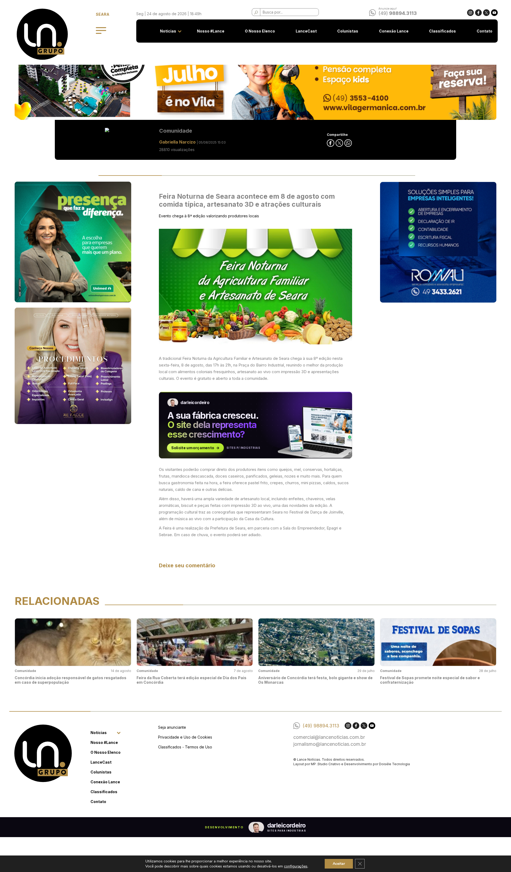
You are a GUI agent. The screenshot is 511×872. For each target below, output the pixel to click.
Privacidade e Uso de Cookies (185, 737)
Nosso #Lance (210, 31)
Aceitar (339, 863)
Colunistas (347, 31)
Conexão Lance (394, 31)
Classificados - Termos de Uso (185, 747)
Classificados (442, 31)
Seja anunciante (172, 727)
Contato (484, 31)
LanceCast (306, 31)
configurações (295, 866)
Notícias (168, 31)
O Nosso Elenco (260, 31)
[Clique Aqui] (255, 77)
